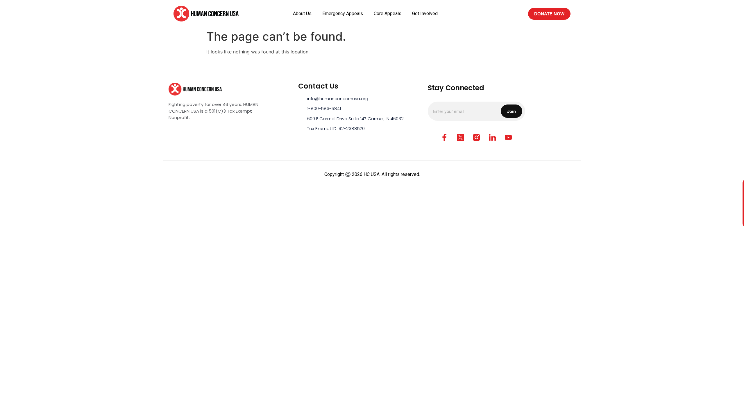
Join (511, 111)
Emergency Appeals (342, 13)
